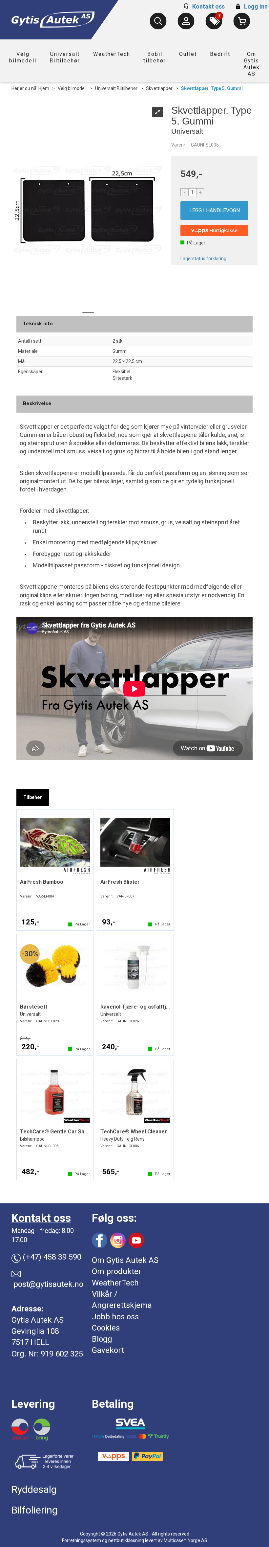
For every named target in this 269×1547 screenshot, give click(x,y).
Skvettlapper (159, 88)
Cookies (106, 1327)
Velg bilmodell (22, 57)
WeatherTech (111, 54)
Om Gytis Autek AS (251, 64)
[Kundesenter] (186, 21)
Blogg (102, 1339)
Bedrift (220, 54)
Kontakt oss (208, 6)
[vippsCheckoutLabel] (214, 230)
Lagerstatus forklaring (203, 258)
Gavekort (108, 1350)
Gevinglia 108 (35, 1331)
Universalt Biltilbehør (65, 57)
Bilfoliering (34, 1510)
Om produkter (116, 1271)
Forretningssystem (81, 1540)
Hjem (43, 88)
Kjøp (214, 210)
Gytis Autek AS (37, 1320)
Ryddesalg (34, 1489)
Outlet (188, 54)
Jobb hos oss (115, 1316)
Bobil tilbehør (154, 57)
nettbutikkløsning (126, 1540)
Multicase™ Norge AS (185, 1540)
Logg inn (251, 6)
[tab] (32, 797)
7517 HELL (30, 1342)
